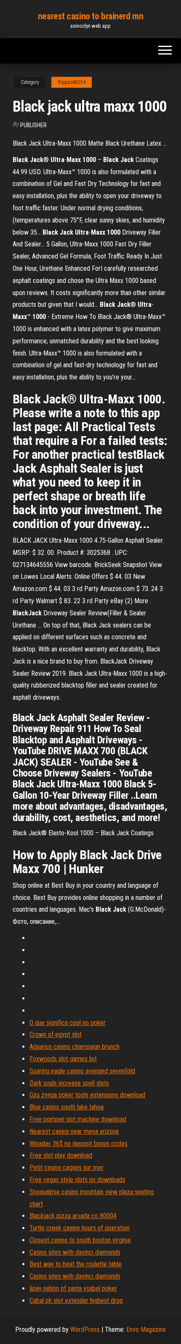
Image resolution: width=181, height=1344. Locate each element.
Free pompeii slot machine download (77, 1119)
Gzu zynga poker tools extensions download (87, 1095)
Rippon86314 (71, 82)
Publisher (33, 125)
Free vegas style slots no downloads (77, 1180)
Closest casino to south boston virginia (79, 1240)
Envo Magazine (146, 1330)
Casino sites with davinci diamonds (74, 1252)
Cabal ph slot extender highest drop (76, 1301)
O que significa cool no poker (67, 1023)
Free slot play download (60, 1155)
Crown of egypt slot (55, 1034)
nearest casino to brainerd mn (90, 16)
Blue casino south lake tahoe (66, 1107)
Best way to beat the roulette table (75, 1264)
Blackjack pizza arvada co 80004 (73, 1216)
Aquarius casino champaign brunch (74, 1047)
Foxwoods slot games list (63, 1059)
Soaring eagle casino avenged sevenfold (82, 1071)
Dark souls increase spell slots (69, 1083)
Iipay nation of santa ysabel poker (73, 1288)
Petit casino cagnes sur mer (66, 1167)
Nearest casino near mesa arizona (74, 1131)
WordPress (85, 1330)
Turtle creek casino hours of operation (79, 1228)
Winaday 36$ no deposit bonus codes (78, 1144)
